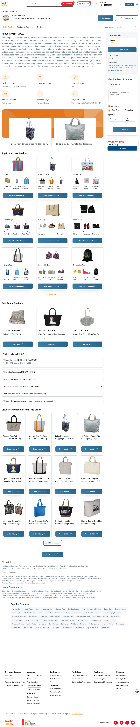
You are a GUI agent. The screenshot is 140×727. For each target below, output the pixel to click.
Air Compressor (94, 624)
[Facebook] (115, 722)
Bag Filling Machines (68, 620)
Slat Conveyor (96, 620)
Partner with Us (32, 697)
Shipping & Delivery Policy (14, 685)
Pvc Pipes (55, 628)
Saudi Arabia (56, 714)
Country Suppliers (122, 682)
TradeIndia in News (34, 685)
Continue (124, 129)
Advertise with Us (56, 675)
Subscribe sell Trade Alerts (103, 682)
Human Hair (16, 609)
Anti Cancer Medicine (78, 624)
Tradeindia (5, 11)
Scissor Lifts (16, 613)
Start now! (122, 148)
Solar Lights (120, 624)
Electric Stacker (120, 609)
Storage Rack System (100, 616)
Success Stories (32, 679)
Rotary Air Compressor (73, 613)
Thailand (26, 714)
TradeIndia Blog (32, 682)
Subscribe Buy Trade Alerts (81, 682)
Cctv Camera (53, 624)
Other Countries (77, 714)
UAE (49, 714)
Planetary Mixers (18, 624)
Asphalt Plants (83, 620)
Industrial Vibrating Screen (33, 613)
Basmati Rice (60, 609)
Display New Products (79, 675)
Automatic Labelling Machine (50, 616)
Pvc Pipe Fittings (67, 628)
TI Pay (52, 682)
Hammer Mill (33, 616)
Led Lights (42, 624)
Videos (118, 689)
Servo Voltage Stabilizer (44, 609)
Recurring (129, 110)
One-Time (116, 110)
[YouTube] (133, 722)
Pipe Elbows (105, 628)
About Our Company (34, 675)
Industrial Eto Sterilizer (92, 613)
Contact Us (31, 694)
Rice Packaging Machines (112, 613)
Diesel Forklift (68, 616)
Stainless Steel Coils (42, 628)
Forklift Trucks (28, 609)
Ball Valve (64, 624)
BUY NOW (16, 344)
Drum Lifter (108, 609)
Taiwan (19, 714)
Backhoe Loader (73, 609)
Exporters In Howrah (115, 70)
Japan (7, 714)
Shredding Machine (19, 616)
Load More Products (52, 543)
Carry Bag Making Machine (91, 609)
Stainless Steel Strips (50, 620)
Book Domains (55, 679)
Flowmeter (59, 613)
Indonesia (42, 714)
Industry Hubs (121, 679)
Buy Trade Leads (78, 679)
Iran (68, 714)
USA (64, 714)
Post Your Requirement (102, 675)
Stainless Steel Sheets (32, 620)
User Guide (9, 679)
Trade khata (54, 685)
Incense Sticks (108, 624)
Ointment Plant (109, 620)
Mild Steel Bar (17, 620)
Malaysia (34, 714)
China (13, 714)
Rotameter (48, 613)
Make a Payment (33, 700)
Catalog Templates (56, 692)
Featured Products (122, 685)
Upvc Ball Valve (92, 628)
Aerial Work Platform (83, 616)
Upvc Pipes (80, 628)
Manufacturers (121, 675)
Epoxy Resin (115, 616)
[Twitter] (127, 722)
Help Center (9, 675)
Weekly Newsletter (33, 703)
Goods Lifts (16, 628)
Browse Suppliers (100, 679)
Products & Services (25, 27)
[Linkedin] (121, 722)
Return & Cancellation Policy (15, 682)
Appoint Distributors (56, 695)
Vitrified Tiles (27, 628)
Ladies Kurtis (31, 624)
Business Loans (55, 689)
